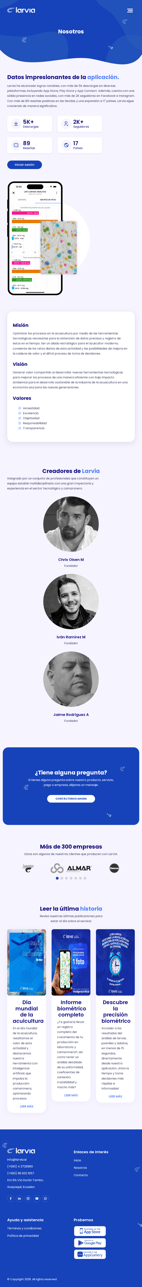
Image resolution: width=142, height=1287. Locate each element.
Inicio (77, 1160)
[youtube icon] (36, 1198)
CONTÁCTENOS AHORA (71, 799)
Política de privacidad (23, 1236)
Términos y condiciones (24, 1228)
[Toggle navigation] (131, 10)
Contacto (81, 1175)
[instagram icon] (28, 1198)
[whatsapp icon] (45, 1198)
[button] (57, 878)
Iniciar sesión (24, 165)
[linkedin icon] (19, 1198)
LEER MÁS (26, 1106)
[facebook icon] (10, 1198)
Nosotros (80, 1168)
